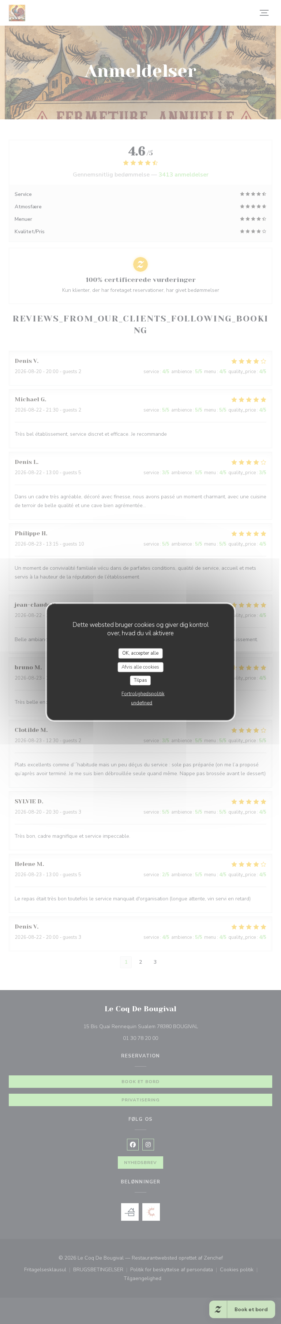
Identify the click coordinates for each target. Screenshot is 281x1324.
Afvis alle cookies (140, 666)
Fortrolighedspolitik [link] (142, 693)
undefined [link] (141, 702)
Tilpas (140, 680)
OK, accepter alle (140, 653)
